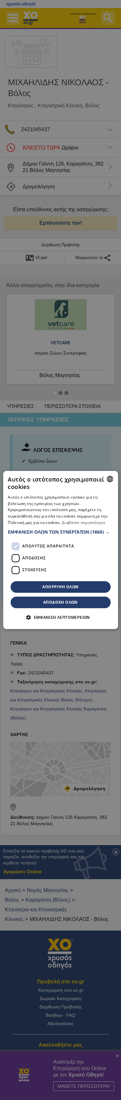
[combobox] (110, 479)
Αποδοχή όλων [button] (60, 602)
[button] (60, 532)
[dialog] (60, 550)
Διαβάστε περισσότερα (83, 522)
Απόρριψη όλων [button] (60, 587)
